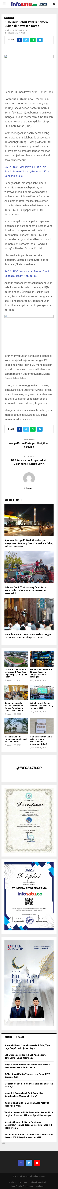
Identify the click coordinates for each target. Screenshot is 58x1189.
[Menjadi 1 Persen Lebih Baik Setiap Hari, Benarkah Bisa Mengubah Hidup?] (42, 726)
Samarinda (9, 18)
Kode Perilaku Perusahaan (22, 1186)
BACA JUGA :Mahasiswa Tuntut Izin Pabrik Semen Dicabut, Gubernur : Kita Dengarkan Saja (26, 171)
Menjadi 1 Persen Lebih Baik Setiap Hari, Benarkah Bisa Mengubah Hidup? (41, 740)
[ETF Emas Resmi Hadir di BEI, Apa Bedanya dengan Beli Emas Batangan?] (42, 659)
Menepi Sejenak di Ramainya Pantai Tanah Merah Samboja (15, 739)
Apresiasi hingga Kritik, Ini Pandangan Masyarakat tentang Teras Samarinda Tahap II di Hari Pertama (28, 543)
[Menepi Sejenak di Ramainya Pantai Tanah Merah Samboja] (16, 726)
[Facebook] (21, 1163)
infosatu (10, 30)
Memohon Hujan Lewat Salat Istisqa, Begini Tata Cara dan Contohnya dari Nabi (27, 636)
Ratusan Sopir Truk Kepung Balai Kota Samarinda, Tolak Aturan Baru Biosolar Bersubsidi (25, 590)
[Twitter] (29, 1163)
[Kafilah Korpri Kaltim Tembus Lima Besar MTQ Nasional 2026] (42, 692)
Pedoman (23, 1182)
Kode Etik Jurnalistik (38, 1182)
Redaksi (12, 1182)
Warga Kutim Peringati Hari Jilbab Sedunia (29, 445)
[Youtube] (37, 1163)
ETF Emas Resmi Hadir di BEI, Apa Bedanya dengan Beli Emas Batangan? (41, 673)
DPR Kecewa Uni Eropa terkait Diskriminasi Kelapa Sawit (29, 462)
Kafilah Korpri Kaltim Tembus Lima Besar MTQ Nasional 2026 (41, 705)
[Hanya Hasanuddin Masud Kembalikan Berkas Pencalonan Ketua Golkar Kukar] (16, 692)
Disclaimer (40, 1186)
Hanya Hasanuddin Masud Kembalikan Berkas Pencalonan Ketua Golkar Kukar (14, 706)
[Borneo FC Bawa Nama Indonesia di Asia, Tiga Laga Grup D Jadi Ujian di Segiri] (16, 659)
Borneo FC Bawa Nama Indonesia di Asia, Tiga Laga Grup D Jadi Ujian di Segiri (16, 673)
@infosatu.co (29, 768)
